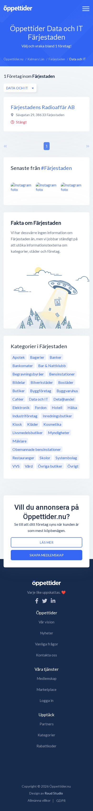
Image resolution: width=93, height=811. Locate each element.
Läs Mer (46, 542)
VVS (16, 466)
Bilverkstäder (42, 382)
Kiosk (17, 424)
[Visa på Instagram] (21, 187)
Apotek (18, 357)
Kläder (32, 424)
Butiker (18, 390)
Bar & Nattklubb (52, 365)
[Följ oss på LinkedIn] (53, 601)
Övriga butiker (50, 466)
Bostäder (65, 382)
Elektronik (21, 407)
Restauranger (23, 457)
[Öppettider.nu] (18, 8)
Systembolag (66, 457)
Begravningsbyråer (28, 374)
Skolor (45, 457)
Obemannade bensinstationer (36, 449)
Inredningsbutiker (57, 416)
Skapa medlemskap (47, 555)
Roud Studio (54, 793)
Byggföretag (40, 390)
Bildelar (18, 382)
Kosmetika (52, 424)
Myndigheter (58, 432)
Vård (29, 466)
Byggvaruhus (67, 390)
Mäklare (19, 441)
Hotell (57, 407)
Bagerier (37, 357)
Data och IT (38, 399)
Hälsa (72, 407)
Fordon (40, 407)
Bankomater (22, 365)
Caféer (18, 399)
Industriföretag (24, 416)
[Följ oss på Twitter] (44, 601)
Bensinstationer (62, 374)
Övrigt (72, 466)
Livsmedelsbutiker (27, 432)
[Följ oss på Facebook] (36, 601)
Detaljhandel (63, 399)
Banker (56, 357)
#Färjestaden (56, 168)
